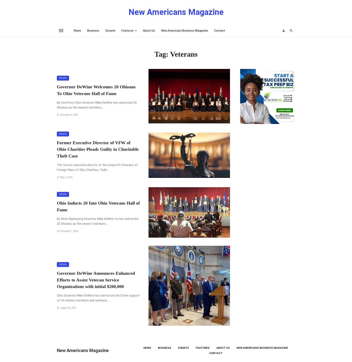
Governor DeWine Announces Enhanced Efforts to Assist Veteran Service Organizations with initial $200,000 (96, 280)
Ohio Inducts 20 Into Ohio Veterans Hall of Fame (98, 206)
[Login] (283, 30)
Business (93, 30)
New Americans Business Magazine (184, 30)
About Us (149, 30)
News (77, 30)
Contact (219, 30)
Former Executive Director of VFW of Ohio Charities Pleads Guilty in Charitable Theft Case (98, 149)
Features (127, 30)
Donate (110, 30)
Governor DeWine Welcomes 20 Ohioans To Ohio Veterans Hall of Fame (96, 90)
